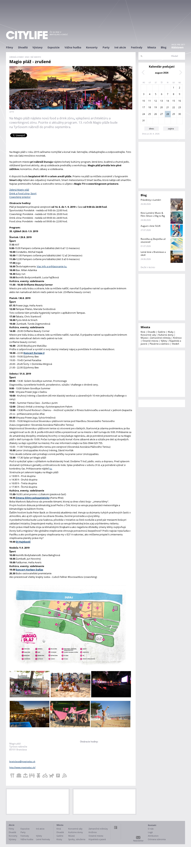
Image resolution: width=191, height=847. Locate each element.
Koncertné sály (148, 334)
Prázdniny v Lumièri (151, 199)
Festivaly (136, 47)
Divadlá (23, 47)
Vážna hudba (73, 47)
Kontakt (152, 825)
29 (173, 114)
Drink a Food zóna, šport (23, 193)
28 (167, 114)
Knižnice (177, 337)
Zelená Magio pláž (19, 189)
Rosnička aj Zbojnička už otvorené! (153, 240)
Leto (11, 111)
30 (179, 114)
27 (161, 114)
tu (50, 468)
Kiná (143, 331)
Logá (150, 832)
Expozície (54, 47)
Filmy (9, 47)
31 (143, 120)
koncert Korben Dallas (29, 569)
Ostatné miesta (150, 340)
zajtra (171, 128)
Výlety (164, 340)
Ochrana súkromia (157, 839)
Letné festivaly (43, 839)
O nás (151, 828)
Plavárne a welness (160, 343)
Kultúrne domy (165, 334)
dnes (151, 128)
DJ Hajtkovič (23, 541)
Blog (163, 47)
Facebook (116, 827)
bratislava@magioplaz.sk (22, 761)
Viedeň (175, 343)
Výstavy (37, 47)
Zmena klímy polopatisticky (32, 497)
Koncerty (92, 47)
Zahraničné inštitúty (160, 337)
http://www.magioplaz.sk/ (22, 767)
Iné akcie (120, 47)
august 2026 (161, 72)
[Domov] (27, 35)
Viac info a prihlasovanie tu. (52, 266)
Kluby (170, 331)
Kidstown (177, 47)
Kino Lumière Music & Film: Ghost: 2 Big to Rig (153, 214)
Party (106, 47)
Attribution (153, 835)
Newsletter (138, 840)
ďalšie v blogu (148, 267)
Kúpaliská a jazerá (97, 839)
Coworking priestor (20, 197)
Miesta (151, 47)
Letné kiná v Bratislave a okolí (153, 253)
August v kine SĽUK (150, 225)
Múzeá (144, 337)
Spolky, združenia (76, 839)
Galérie (161, 331)
